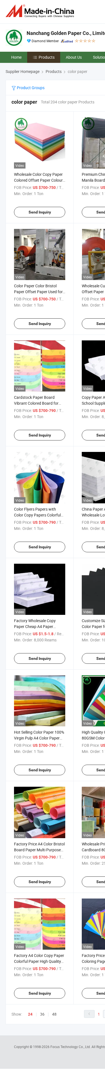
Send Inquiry (40, 212)
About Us (74, 57)
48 (54, 1014)
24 (30, 1014)
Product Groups (30, 87)
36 (42, 1014)
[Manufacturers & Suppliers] (41, 11)
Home (16, 57)
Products (47, 57)
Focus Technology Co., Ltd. (71, 1046)
